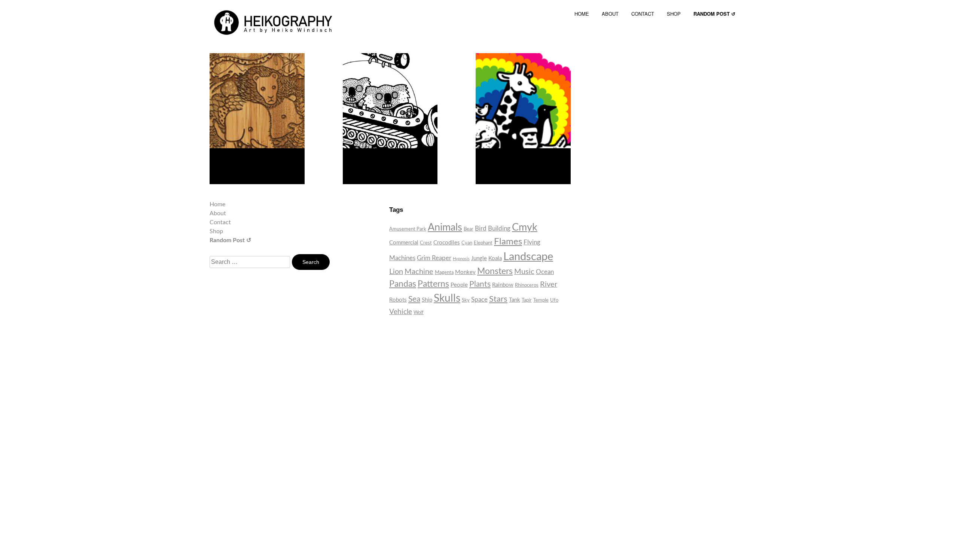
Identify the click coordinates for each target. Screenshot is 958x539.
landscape (528, 256)
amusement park (407, 229)
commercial (403, 243)
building (499, 228)
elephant (483, 243)
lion (396, 271)
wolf (419, 312)
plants (480, 284)
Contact (220, 222)
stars (498, 299)
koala (495, 258)
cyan (466, 243)
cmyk (524, 227)
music (524, 271)
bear (468, 229)
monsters (495, 271)
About (218, 213)
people (459, 285)
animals (445, 227)
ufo (554, 300)
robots (398, 300)
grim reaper (434, 258)
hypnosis (461, 259)
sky (466, 300)
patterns (433, 284)
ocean (545, 272)
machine (419, 271)
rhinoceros (527, 285)
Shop (216, 231)
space (479, 299)
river (548, 284)
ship (427, 300)
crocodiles (446, 243)
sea (414, 299)
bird (480, 228)
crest (426, 243)
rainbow (502, 285)
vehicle (400, 312)
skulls (447, 298)
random (241, 162)
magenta (444, 272)
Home (217, 204)
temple (541, 300)
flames (508, 241)
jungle (479, 258)
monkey (465, 272)
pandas (402, 284)
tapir (527, 300)
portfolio (375, 162)
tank (514, 300)
